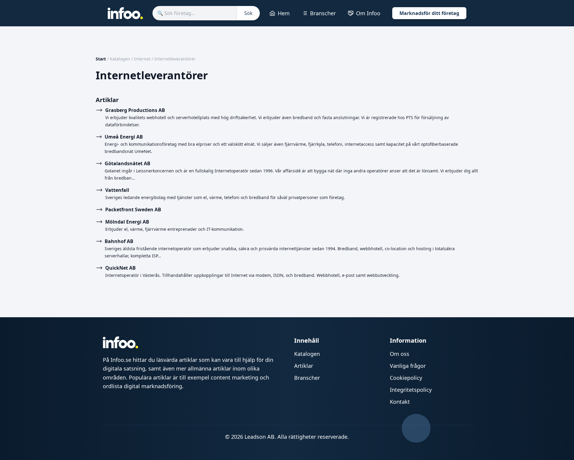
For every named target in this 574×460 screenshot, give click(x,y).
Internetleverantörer (175, 59)
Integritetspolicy (411, 389)
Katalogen (120, 59)
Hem (284, 13)
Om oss (399, 353)
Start (101, 59)
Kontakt (400, 401)
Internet (142, 59)
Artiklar (303, 365)
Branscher (323, 13)
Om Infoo (368, 13)
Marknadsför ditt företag (429, 13)
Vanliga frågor (408, 365)
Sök (248, 13)
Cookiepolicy (406, 377)
